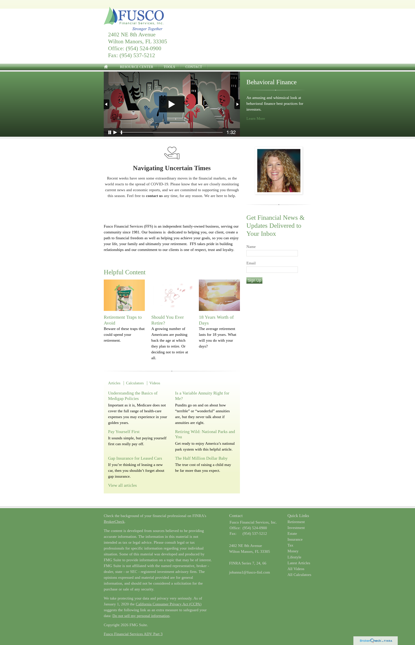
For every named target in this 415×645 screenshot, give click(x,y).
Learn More (255, 118)
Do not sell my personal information (140, 616)
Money (292, 551)
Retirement (296, 522)
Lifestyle (294, 557)
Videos (154, 383)
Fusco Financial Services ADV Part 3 (133, 634)
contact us (154, 196)
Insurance (295, 539)
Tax (290, 545)
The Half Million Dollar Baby (201, 458)
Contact (193, 67)
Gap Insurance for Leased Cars (135, 458)
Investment (296, 527)
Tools (169, 67)
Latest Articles (298, 563)
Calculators (135, 383)
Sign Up (254, 280)
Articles (114, 383)
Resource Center (136, 67)
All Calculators (299, 574)
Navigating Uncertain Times (172, 167)
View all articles (122, 485)
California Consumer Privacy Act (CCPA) (168, 604)
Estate (292, 533)
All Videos (295, 569)
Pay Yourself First (124, 431)
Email (251, 263)
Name (251, 246)
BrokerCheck (114, 521)
